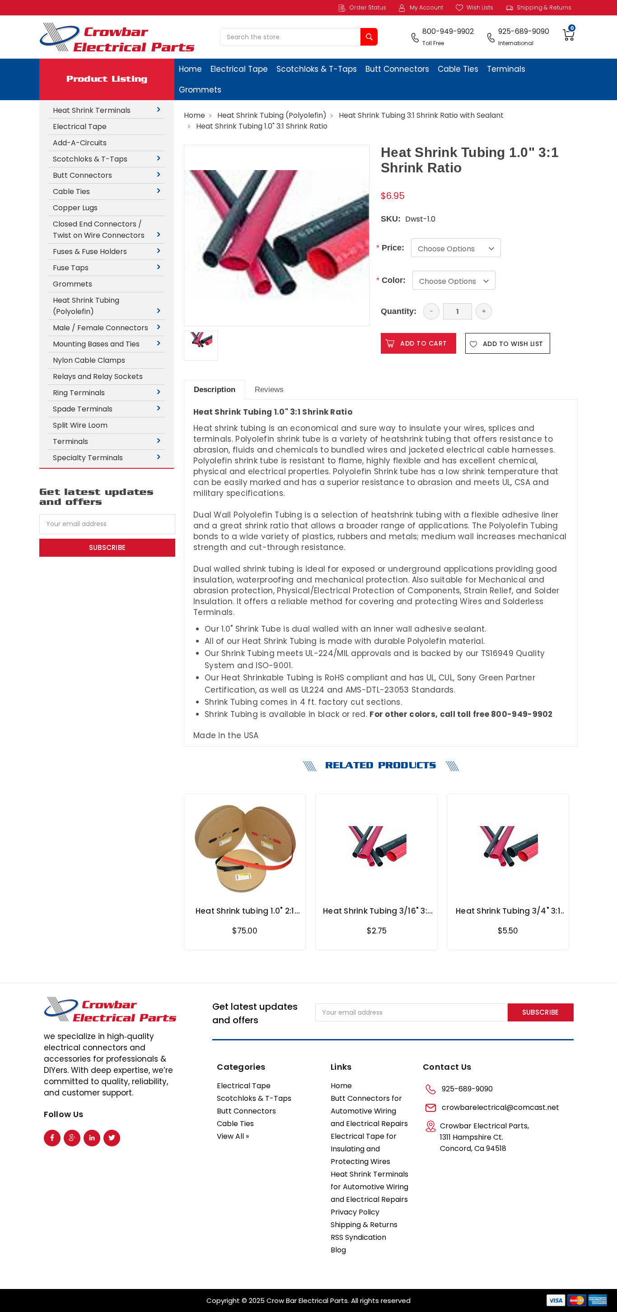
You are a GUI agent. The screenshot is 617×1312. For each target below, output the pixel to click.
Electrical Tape (239, 69)
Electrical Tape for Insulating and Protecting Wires (364, 1149)
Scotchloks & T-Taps (316, 69)
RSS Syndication (358, 1237)
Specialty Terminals (88, 458)
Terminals (506, 69)
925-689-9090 (467, 1089)
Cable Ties (458, 69)
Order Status (367, 7)
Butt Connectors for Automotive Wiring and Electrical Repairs (369, 1111)
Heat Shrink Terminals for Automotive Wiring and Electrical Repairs (369, 1187)
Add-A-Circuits (80, 143)
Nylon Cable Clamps (89, 360)
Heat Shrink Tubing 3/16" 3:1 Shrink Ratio (376, 911)
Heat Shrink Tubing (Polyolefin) (86, 306)
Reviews (269, 389)
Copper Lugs (75, 208)
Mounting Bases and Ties (96, 344)
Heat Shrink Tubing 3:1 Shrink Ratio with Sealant (421, 115)
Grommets (200, 89)
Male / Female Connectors (100, 328)
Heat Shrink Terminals (92, 110)
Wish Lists (479, 7)
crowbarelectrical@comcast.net (500, 1107)
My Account (425, 7)
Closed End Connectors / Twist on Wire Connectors (99, 229)
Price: (392, 247)
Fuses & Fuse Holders (90, 251)
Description (214, 389)
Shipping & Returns (543, 7)
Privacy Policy (355, 1212)
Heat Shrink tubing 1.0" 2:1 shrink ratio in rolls (245, 911)
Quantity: (398, 311)
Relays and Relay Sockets (98, 376)
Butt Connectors (397, 69)
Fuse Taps (71, 268)
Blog (338, 1250)
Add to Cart (245, 888)
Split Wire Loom (80, 425)
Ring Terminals (79, 393)
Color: (393, 280)
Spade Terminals (82, 409)
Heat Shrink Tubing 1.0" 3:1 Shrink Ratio (261, 126)
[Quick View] (298, 812)
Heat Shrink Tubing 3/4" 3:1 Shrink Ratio (508, 911)
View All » (233, 1136)
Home (190, 69)
